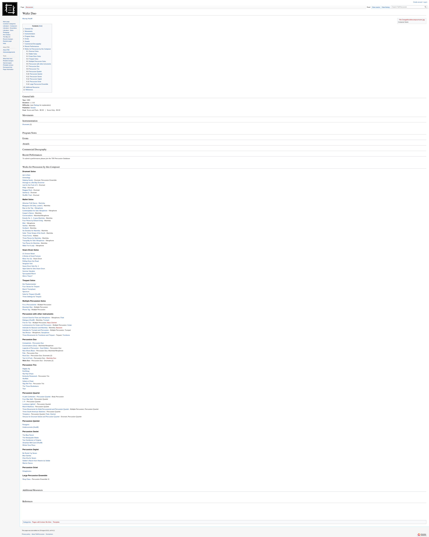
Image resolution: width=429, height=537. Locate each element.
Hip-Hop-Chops (27, 374)
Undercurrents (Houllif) (30, 427)
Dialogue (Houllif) (28, 320)
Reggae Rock (27, 190)
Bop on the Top (27, 208)
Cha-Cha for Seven (29, 458)
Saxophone (45, 332)
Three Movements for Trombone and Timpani (38, 335)
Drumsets (25, 124)
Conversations (27, 215)
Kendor (33, 108)
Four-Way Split (27, 399)
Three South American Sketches (33, 411)
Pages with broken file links (41, 522)
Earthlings (25, 371)
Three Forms (27, 236)
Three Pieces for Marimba (31, 238)
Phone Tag (26, 309)
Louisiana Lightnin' (29, 404)
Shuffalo (25, 378)
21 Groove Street (28, 253)
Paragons (25, 424)
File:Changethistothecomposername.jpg (412, 20)
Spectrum (25, 291)
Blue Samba (26, 455)
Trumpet (46, 320)
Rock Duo (25, 355)
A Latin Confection (28, 397)
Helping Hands (27, 180)
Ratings (36, 105)
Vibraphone (39, 208)
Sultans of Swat (27, 381)
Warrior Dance (27, 463)
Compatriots (26, 343)
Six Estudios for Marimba (31, 230)
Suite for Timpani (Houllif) (31, 294)
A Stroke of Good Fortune (31, 256)
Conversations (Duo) (29, 345)
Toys (24, 388)
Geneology (26, 177)
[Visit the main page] (10, 9)
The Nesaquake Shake (30, 438)
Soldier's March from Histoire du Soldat (36, 461)
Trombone (66, 335)
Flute (62, 317)
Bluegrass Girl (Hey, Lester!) (32, 205)
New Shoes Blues (28, 351)
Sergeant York (27, 263)
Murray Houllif (27, 18)
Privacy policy (26, 534)
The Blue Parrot (28, 435)
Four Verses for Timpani (30, 286)
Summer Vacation (28, 271)
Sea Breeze (26, 332)
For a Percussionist (29, 305)
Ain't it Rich (26, 175)
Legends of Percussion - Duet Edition (35, 348)
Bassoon (59, 328)
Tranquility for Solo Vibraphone (33, 240)
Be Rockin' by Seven (29, 453)
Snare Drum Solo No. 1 (30, 266)
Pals (23, 353)
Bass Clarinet (52, 322)
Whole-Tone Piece (28, 445)
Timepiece (26, 414)
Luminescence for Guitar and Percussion (36, 325)
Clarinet (53, 414)
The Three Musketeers (30, 386)
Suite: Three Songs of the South (33, 233)
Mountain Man (27, 307)
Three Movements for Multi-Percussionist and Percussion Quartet (45, 409)
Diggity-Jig (26, 369)
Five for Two (26, 322)
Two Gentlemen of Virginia (31, 440)
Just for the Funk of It (30, 185)
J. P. (23, 401)
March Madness (28, 406)
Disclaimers (49, 534)
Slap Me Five (27, 383)
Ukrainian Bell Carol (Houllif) (32, 443)
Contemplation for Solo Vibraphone (34, 210)
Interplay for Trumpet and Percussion (35, 330)
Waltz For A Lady (28, 245)
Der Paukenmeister (29, 284)
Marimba (42, 203)
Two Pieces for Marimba (31, 243)
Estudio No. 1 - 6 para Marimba (33, 218)
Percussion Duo (38, 343)
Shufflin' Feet (27, 195)
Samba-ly (25, 192)
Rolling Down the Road (30, 261)
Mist (23, 223)
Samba (24, 225)
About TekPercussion (38, 534)
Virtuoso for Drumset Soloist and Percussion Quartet (40, 417)
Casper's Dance (28, 213)
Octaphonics (26, 471)
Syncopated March (29, 273)
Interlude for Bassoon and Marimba (34, 328)
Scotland (25, 228)
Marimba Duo (51, 358)
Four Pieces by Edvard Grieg (32, 220)
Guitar (69, 325)
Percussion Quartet (43, 397)
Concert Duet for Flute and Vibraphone (36, 317)
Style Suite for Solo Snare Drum (33, 268)
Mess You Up (27, 259)
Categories (27, 522)
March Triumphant (28, 289)
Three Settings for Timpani (31, 296)
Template (56, 522)
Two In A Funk (27, 358)
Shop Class (26, 479)
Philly (24, 187)
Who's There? (27, 276)
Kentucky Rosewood (29, 376)
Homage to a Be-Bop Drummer (33, 182)
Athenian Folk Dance (29, 203)
